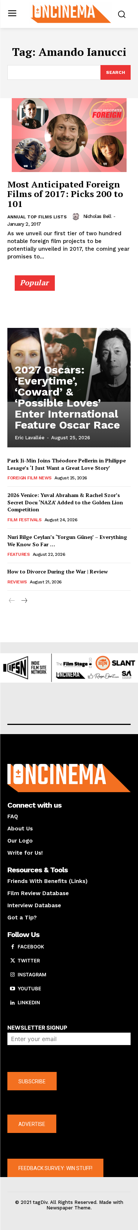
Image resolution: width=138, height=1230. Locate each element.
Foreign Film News (29, 477)
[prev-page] (12, 600)
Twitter (29, 960)
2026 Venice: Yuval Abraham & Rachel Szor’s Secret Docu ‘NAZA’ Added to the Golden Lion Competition (65, 502)
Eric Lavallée (30, 437)
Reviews (17, 581)
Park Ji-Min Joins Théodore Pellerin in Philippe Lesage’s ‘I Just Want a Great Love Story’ (66, 464)
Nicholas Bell (97, 216)
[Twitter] (12, 961)
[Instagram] (12, 975)
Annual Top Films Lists (37, 216)
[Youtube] (12, 989)
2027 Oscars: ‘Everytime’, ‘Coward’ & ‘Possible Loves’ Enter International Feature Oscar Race (67, 397)
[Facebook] (12, 947)
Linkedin (29, 1002)
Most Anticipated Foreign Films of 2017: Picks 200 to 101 (65, 194)
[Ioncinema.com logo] (70, 13)
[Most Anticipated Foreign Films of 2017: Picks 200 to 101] (69, 135)
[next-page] (23, 600)
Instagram (32, 974)
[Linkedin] (12, 1003)
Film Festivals (24, 519)
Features (18, 554)
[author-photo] (77, 216)
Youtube (29, 988)
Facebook (31, 947)
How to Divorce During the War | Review (57, 571)
